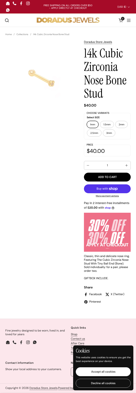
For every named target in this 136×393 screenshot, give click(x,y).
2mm (121, 124)
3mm (109, 133)
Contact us (78, 339)
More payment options (107, 196)
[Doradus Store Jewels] (68, 20)
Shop (74, 334)
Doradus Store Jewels (98, 42)
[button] (7, 20)
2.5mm (94, 133)
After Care (77, 343)
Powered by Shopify (71, 388)
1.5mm (106, 124)
